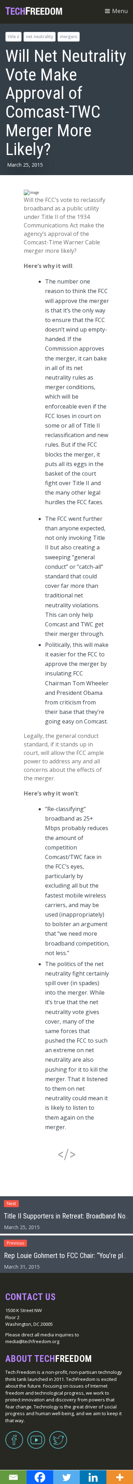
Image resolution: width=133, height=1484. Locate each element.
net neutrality (39, 37)
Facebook (14, 1436)
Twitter (58, 1436)
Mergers (68, 37)
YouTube (36, 1436)
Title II (13, 37)
